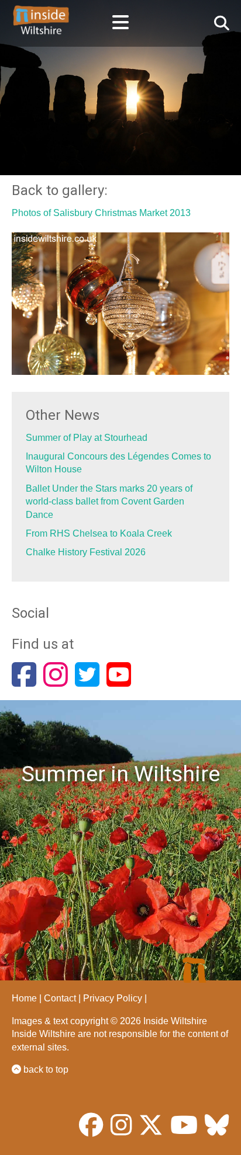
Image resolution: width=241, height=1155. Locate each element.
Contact (60, 998)
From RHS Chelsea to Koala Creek (99, 533)
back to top (44, 1069)
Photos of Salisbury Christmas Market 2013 (101, 213)
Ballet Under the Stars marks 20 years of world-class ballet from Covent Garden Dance (109, 501)
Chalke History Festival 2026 (86, 552)
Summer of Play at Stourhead (86, 438)
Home (24, 998)
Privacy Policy (112, 998)
